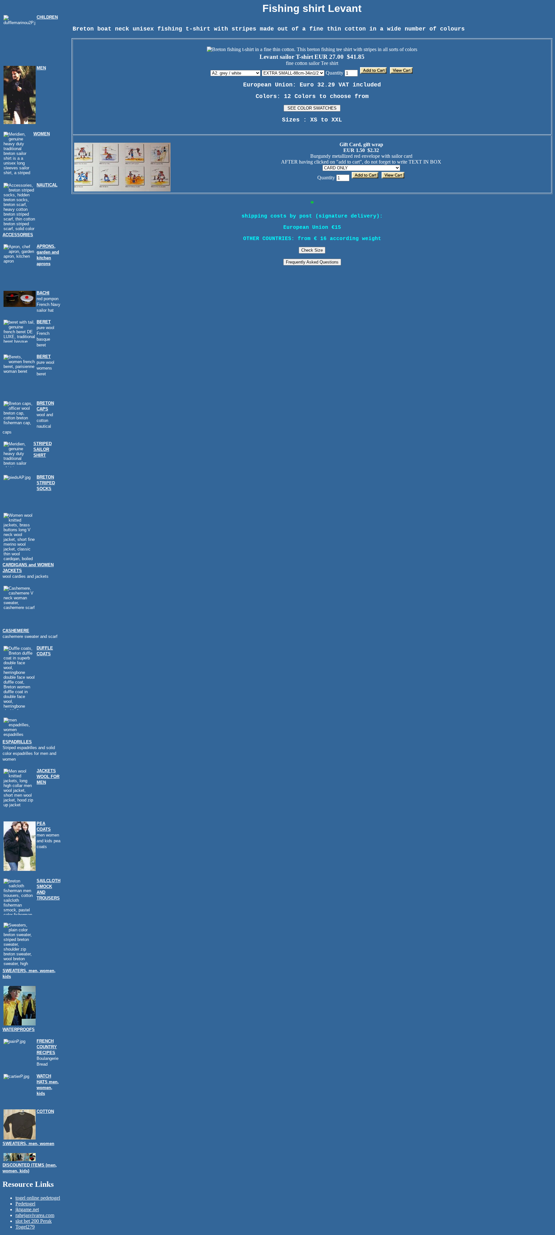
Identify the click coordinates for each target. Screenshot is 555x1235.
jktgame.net (27, 1209)
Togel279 (25, 1227)
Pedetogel (25, 1203)
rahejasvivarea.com (34, 1215)
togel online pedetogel (37, 1198)
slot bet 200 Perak (33, 1221)
